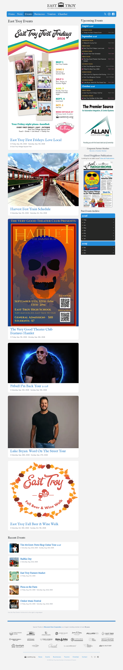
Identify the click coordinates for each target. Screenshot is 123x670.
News (20, 14)
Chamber (62, 14)
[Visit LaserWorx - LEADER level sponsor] (70, 646)
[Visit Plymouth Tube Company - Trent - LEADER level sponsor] (15, 639)
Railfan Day (26, 558)
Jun (85, 225)
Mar (85, 233)
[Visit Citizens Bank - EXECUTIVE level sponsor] (46, 633)
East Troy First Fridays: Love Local (36, 140)
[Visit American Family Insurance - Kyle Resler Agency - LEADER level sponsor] (31, 639)
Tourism (51, 14)
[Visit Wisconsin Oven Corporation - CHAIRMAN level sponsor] (15, 633)
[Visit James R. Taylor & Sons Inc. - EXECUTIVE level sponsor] (77, 633)
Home (11, 14)
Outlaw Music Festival (30, 601)
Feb (85, 236)
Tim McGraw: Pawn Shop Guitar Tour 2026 (40, 544)
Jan (85, 238)
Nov (85, 250)
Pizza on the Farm (28, 587)
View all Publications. (107, 158)
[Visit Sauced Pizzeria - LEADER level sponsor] (53, 646)
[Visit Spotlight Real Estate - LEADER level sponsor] (17, 646)
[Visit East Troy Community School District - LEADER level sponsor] (107, 633)
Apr (85, 230)
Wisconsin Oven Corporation (52, 627)
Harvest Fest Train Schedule (30, 209)
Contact (84, 657)
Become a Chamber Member (98, 151)
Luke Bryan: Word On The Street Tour (38, 451)
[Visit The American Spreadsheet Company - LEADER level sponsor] (88, 646)
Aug (85, 220)
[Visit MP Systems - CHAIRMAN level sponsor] (31, 633)
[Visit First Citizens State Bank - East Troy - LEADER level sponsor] (46, 639)
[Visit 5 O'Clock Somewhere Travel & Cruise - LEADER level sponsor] (77, 639)
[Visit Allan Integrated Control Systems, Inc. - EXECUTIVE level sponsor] (92, 633)
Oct (85, 253)
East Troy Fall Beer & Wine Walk (34, 524)
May (85, 228)
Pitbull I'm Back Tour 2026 (29, 386)
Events (28, 14)
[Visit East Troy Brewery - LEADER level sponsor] (35, 646)
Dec (85, 247)
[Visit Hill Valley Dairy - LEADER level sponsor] (105, 646)
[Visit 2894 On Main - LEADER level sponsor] (92, 639)
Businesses (39, 14)
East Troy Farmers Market (32, 572)
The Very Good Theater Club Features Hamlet (31, 331)
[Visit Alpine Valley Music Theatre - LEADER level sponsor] (61, 639)
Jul (84, 222)
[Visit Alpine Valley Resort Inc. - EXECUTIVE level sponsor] (61, 633)
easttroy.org (31, 657)
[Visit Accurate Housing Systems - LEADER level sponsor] (107, 639)
